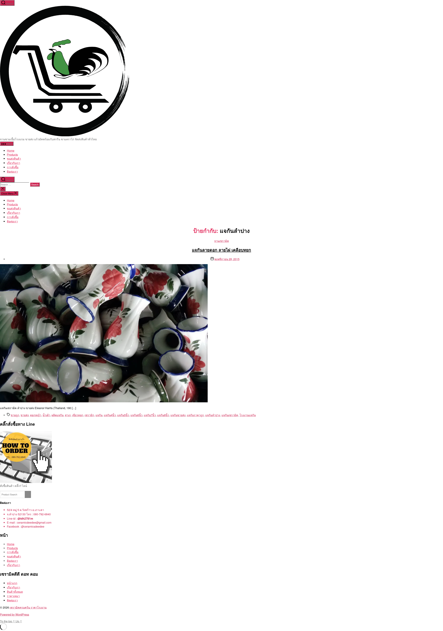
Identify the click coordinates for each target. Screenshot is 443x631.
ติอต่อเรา (12, 171)
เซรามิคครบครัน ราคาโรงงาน (28, 607)
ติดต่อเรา (12, 600)
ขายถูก (15, 415)
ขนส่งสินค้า (14, 159)
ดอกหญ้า (35, 415)
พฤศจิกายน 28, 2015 (226, 259)
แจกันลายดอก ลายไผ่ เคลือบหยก (221, 250)
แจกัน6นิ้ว (136, 415)
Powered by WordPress (14, 614)
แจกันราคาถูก (195, 415)
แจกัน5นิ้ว (123, 415)
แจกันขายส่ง (178, 415)
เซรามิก (89, 415)
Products (12, 155)
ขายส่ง (25, 415)
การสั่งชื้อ (13, 167)
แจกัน (99, 415)
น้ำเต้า (46, 415)
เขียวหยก (77, 415)
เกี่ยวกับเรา (13, 163)
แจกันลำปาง (212, 415)
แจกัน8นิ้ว (163, 415)
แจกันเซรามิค (230, 415)
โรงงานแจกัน (247, 415)
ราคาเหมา (13, 596)
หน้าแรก (12, 583)
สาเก (68, 415)
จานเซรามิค (221, 241)
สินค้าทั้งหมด (15, 592)
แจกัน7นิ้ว (150, 415)
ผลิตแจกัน (58, 415)
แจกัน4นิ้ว (110, 415)
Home (10, 151)
